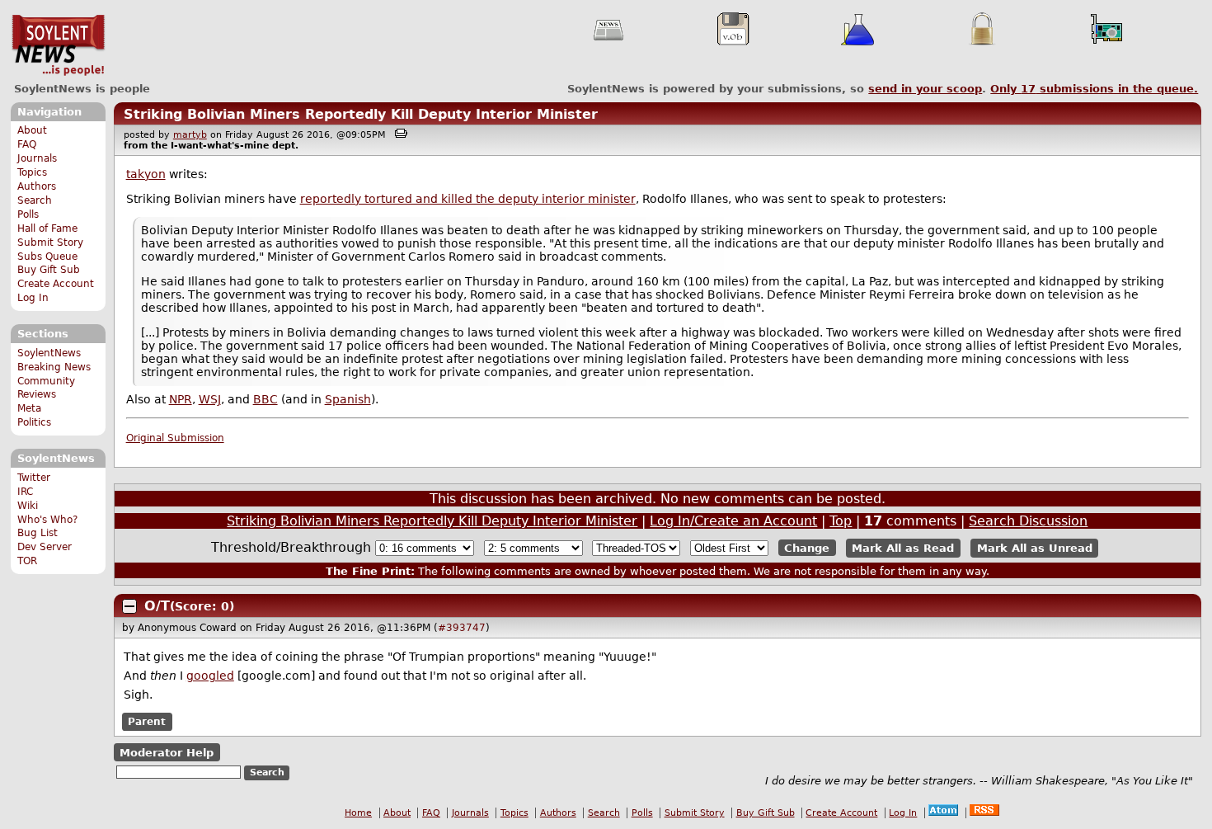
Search (34, 200)
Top (840, 521)
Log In (33, 298)
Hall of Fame (47, 228)
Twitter (33, 477)
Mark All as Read (903, 548)
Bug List (37, 533)
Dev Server (44, 547)
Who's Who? (47, 519)
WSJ (210, 399)
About (32, 130)
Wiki (27, 505)
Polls (28, 214)
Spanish (348, 399)
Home (358, 813)
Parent (147, 722)
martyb (190, 135)
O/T (157, 606)
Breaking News (54, 367)
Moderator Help (167, 753)
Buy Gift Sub (48, 270)
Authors (36, 186)
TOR (27, 561)
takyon (146, 174)
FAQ (26, 144)
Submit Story (50, 242)
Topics (32, 172)
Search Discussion (1028, 521)
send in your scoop (925, 88)
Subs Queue (47, 256)
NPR (180, 399)
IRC (25, 491)
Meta (29, 408)
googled (210, 675)
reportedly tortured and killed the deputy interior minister (468, 198)
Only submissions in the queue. (1094, 88)
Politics (34, 422)
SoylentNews (58, 45)
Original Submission (175, 438)
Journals (37, 158)
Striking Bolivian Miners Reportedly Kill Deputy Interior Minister (361, 114)
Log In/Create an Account (733, 521)
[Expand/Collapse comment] (129, 606)
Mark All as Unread (1034, 548)
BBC (265, 399)
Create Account (55, 284)
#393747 (462, 628)
